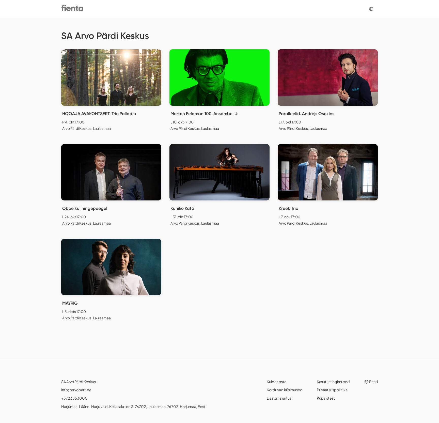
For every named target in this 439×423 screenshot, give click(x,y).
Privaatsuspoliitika (332, 389)
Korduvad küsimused (285, 389)
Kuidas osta (276, 381)
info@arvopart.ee (76, 389)
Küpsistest (326, 398)
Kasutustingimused (333, 381)
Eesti (373, 381)
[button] (371, 9)
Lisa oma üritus (279, 398)
